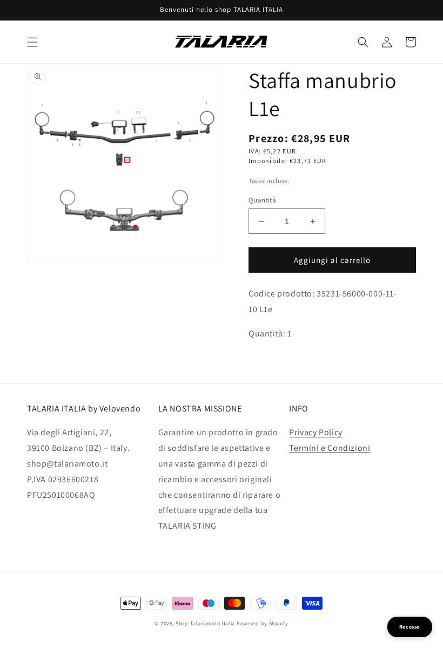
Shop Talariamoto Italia (205, 623)
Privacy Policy (315, 432)
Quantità (262, 200)
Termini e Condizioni (329, 448)
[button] (32, 42)
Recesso (409, 626)
